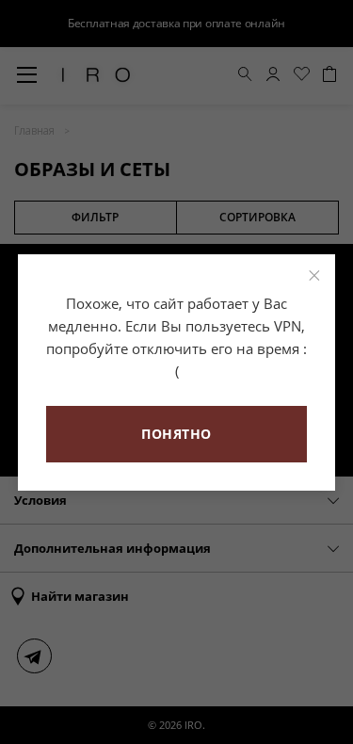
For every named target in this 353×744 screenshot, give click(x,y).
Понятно (176, 434)
